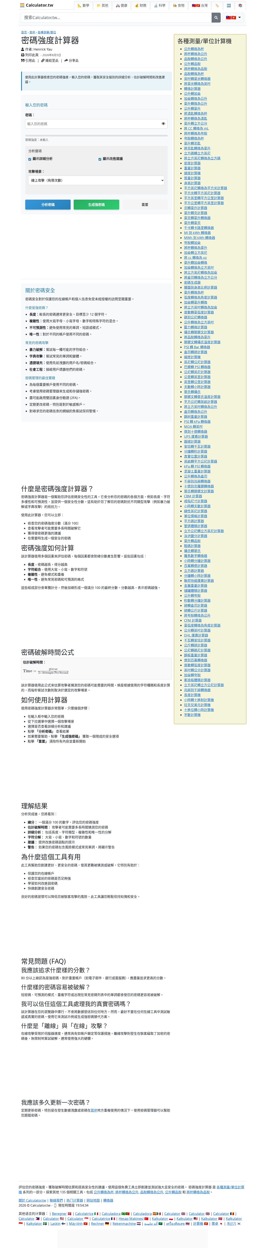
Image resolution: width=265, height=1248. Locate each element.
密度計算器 (192, 163)
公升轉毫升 (192, 108)
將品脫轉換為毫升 (197, 337)
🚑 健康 (121, 5)
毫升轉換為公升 (195, 103)
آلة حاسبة (151, 1223)
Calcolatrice (84, 1213)
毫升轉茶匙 (192, 143)
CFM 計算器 (193, 620)
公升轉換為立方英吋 (199, 322)
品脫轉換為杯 (194, 73)
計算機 (198, 1223)
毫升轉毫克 (192, 223)
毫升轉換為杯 (194, 292)
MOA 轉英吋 (193, 426)
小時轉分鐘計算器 (197, 560)
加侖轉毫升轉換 (195, 302)
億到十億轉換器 (195, 431)
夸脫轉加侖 (192, 242)
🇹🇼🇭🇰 (200, 5)
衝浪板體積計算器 (197, 680)
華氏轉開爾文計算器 (199, 491)
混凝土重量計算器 (197, 471)
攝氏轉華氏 (192, 551)
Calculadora (111, 1213)
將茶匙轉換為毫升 (197, 148)
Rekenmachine (124, 1223)
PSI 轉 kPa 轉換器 (197, 421)
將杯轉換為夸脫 (195, 133)
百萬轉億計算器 (195, 565)
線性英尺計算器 (195, 511)
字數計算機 (192, 715)
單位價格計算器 (195, 516)
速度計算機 (192, 173)
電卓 (215, 1223)
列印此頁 (31, 55)
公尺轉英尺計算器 (197, 372)
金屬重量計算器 (195, 585)
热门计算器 (74, 1200)
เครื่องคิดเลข (175, 1223)
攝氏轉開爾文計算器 (199, 332)
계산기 (231, 1223)
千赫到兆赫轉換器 (197, 481)
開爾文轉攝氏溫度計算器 (202, 342)
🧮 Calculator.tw (36, 5)
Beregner (59, 1213)
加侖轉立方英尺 (195, 252)
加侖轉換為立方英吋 (199, 267)
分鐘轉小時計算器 (197, 575)
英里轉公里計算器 (197, 382)
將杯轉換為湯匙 (195, 118)
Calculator (172, 1213)
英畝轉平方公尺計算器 (200, 461)
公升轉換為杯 (194, 49)
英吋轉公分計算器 (197, 670)
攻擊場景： (36, 171)
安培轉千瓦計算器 (197, 446)
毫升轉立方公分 (195, 123)
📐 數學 (83, 5)
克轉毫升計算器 (195, 208)
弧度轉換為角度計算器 (200, 297)
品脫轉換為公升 (195, 59)
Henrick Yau (43, 49)
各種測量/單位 (47, 32)
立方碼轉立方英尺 (197, 153)
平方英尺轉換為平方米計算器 (205, 188)
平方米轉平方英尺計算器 (202, 193)
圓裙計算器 (192, 441)
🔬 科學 (159, 5)
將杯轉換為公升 (195, 54)
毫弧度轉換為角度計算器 (202, 625)
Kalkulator (160, 1218)
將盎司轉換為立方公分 (200, 277)
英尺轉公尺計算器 (197, 362)
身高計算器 (192, 183)
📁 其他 (102, 5)
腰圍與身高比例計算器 (200, 287)
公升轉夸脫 (192, 595)
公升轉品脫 (192, 63)
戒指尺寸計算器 (195, 501)
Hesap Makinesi (131, 1218)
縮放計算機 (192, 357)
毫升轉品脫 (192, 541)
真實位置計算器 (195, 456)
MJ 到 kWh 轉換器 (197, 232)
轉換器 (108, 1200)
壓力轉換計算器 (195, 327)
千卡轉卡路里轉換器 (199, 227)
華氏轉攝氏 (192, 391)
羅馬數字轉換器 (195, 555)
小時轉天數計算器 (197, 506)
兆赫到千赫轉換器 (197, 690)
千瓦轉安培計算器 (197, 640)
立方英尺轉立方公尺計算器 (204, 685)
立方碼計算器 (194, 570)
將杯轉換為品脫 (195, 68)
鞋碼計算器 (192, 546)
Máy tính (76, 1223)
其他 (32, 32)
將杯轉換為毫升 (195, 247)
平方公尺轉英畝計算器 (200, 401)
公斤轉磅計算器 (195, 645)
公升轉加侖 (192, 93)
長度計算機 (192, 695)
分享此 (73, 60)
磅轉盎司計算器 (195, 605)
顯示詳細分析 (43, 158)
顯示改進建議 (113, 158)
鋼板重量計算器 (195, 655)
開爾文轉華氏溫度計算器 (202, 396)
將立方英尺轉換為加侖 (200, 272)
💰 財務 (140, 5)
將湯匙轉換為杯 (195, 113)
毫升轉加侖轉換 (195, 262)
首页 (24, 32)
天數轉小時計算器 (197, 387)
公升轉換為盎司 (195, 476)
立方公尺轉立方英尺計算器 (204, 531)
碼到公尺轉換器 (195, 317)
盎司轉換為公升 (195, 411)
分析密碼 (48, 204)
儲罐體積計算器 (195, 590)
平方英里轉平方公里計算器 (204, 198)
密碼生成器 (192, 282)
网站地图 (93, 1200)
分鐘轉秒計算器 (195, 451)
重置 (145, 204)
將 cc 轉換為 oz (195, 257)
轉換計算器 (192, 88)
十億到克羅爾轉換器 (199, 486)
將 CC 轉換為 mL (196, 128)
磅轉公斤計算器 (195, 610)
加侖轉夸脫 (192, 675)
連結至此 (52, 60)
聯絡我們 (56, 1200)
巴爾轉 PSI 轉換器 (197, 367)
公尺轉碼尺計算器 (197, 650)
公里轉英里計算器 (197, 377)
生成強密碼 (96, 204)
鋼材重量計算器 (195, 416)
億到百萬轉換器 (195, 660)
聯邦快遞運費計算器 (199, 580)
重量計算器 (192, 168)
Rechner (97, 1223)
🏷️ (217, 5)
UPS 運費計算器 (196, 436)
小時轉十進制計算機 (199, 700)
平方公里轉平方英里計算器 (204, 203)
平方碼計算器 (194, 521)
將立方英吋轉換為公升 (200, 406)
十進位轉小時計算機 (199, 710)
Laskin (55, 1223)
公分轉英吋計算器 (197, 630)
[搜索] (216, 18)
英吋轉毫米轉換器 (197, 78)
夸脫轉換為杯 (194, 138)
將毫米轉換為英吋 (197, 83)
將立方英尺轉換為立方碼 (202, 158)
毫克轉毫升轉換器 (197, 218)
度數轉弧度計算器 (197, 665)
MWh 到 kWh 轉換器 (199, 237)
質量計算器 (192, 178)
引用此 (29, 60)
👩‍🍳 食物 (178, 5)
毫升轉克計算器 (195, 213)
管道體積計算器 (195, 526)
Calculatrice (101, 1218)
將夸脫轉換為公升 (197, 615)
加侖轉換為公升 (195, 98)
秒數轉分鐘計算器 (197, 600)
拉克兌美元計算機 (197, 705)
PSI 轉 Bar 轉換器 (197, 347)
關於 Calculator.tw (32, 1200)
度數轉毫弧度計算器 (199, 312)
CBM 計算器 (193, 496)
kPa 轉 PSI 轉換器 (197, 466)
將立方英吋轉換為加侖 (200, 307)
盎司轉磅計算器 (195, 352)
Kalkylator (34, 1223)
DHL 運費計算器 (196, 635)
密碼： (30, 115)
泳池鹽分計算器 (195, 536)
